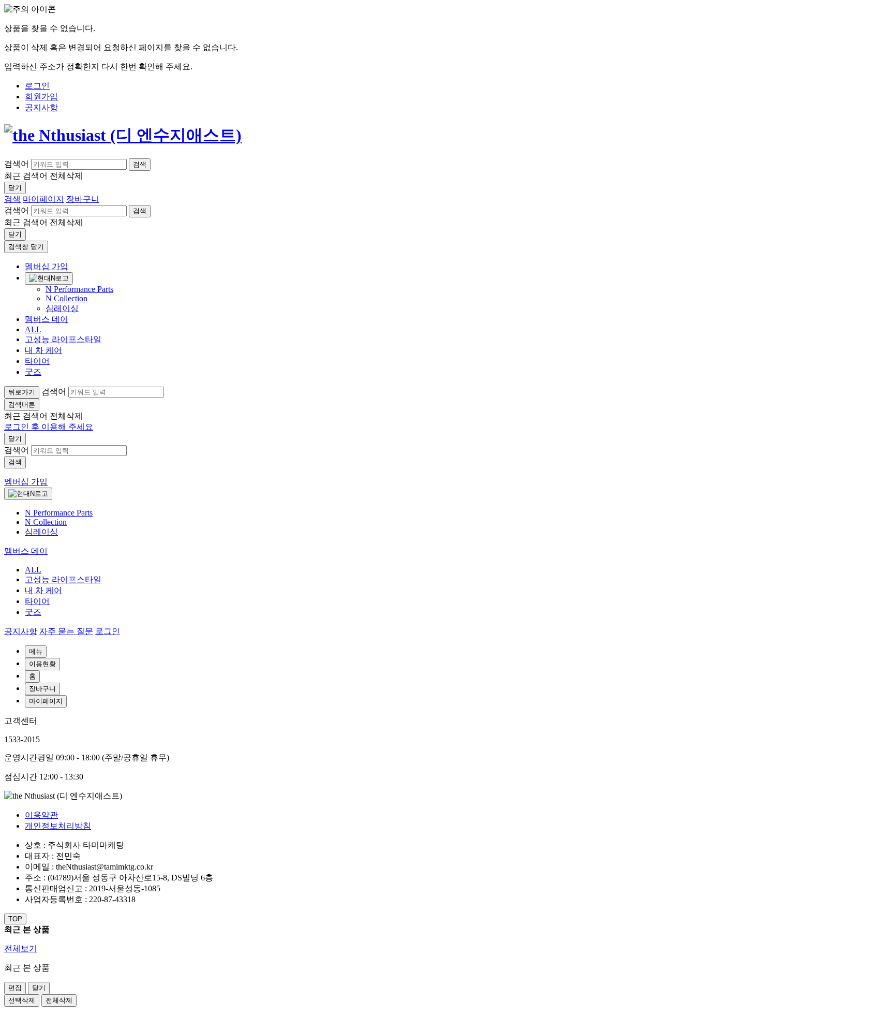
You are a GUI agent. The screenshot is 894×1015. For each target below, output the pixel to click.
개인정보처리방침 (58, 825)
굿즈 (33, 371)
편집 (15, 988)
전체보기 (20, 948)
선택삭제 (21, 1000)
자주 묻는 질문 (66, 631)
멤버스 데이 (46, 319)
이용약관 (41, 815)
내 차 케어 (43, 350)
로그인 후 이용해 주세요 (48, 426)
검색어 (16, 163)
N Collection (66, 298)
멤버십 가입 (46, 266)
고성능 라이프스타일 (63, 339)
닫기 (15, 188)
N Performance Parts (79, 289)
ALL (33, 329)
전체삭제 (59, 1000)
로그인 (107, 631)
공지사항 (20, 631)
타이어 (37, 361)
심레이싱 (62, 308)
